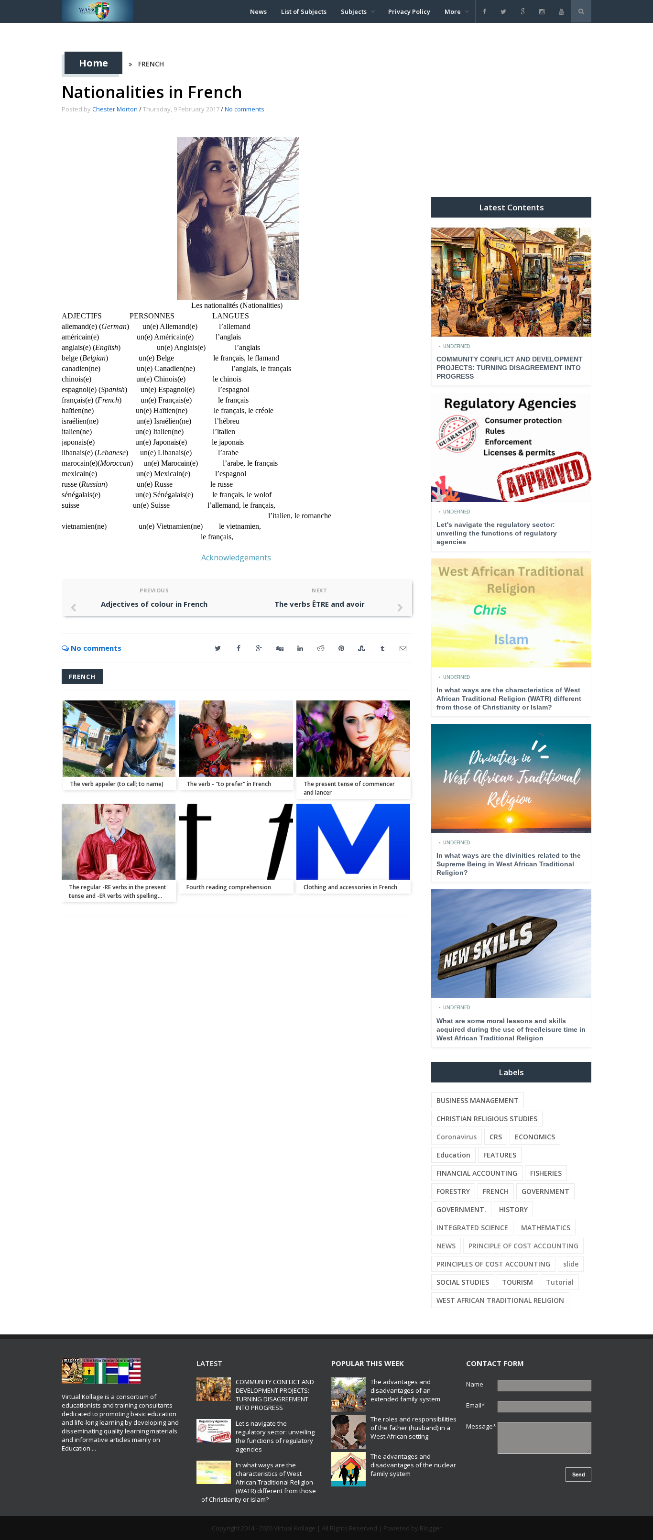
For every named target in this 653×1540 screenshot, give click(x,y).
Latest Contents (511, 207)
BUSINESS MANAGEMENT (477, 1100)
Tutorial (560, 1282)
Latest (209, 1363)
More (453, 11)
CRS (496, 1136)
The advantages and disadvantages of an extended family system (405, 1390)
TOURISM (517, 1282)
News (258, 11)
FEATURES (499, 1154)
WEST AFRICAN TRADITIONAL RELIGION (500, 1300)
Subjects (354, 11)
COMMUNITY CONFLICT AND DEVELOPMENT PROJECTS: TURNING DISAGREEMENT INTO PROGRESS (509, 367)
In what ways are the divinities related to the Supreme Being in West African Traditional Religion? (508, 864)
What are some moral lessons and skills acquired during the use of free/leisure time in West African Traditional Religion (511, 1029)
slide (570, 1263)
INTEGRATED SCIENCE (472, 1227)
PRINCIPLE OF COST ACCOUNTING (523, 1245)
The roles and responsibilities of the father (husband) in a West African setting (413, 1428)
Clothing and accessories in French (350, 887)
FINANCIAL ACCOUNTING (476, 1173)
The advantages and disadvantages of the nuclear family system (413, 1465)
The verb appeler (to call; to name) (116, 784)
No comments (244, 109)
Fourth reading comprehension (228, 887)
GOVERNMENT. (461, 1209)
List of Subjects (303, 11)
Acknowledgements (236, 557)
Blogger (431, 1528)
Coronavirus (456, 1136)
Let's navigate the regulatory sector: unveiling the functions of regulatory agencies (496, 533)
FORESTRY (453, 1191)
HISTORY (513, 1209)
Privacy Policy (409, 11)
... (94, 1448)
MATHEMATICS (545, 1227)
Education (453, 1154)
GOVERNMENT (545, 1191)
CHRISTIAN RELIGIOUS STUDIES (486, 1118)
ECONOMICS (535, 1136)
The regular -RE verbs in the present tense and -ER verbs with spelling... (117, 891)
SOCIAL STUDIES (462, 1282)
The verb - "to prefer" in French (228, 784)
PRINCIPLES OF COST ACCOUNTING (493, 1263)
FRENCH (151, 63)
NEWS (446, 1245)
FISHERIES (546, 1173)
